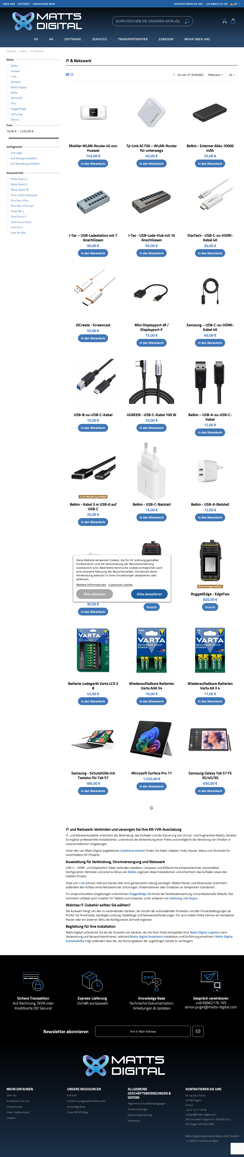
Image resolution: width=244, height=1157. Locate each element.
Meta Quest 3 (19, 184)
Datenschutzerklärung (140, 1115)
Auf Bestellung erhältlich (25, 163)
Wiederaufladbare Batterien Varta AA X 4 (210, 685)
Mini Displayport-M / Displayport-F (152, 327)
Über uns (9, 4)
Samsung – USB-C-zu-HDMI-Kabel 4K (210, 327)
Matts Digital (18, 87)
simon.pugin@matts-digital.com (211, 1007)
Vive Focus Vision (21, 222)
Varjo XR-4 (17, 211)
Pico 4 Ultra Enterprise (24, 195)
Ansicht (152, 607)
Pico (13, 103)
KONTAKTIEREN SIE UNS (188, 4)
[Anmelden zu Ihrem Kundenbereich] (224, 21)
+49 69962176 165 (216, 4)
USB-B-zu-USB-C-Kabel (93, 415)
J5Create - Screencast (93, 325)
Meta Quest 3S (20, 189)
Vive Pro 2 (17, 227)
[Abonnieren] (198, 1031)
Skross (15, 119)
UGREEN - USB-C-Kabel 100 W (151, 415)
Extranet (24, 4)
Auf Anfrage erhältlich (24, 158)
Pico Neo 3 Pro (19, 200)
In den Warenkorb (93, 163)
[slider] (8, 138)
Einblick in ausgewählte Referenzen (86, 1101)
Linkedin (10, 1118)
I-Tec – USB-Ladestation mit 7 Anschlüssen (93, 237)
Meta (14, 92)
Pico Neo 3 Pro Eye (22, 206)
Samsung (16, 114)
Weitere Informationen (91, 585)
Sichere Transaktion (33, 998)
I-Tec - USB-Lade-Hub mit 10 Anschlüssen (151, 237)
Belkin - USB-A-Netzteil (210, 504)
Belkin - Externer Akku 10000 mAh (210, 148)
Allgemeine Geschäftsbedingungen (146, 1103)
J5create (16, 82)
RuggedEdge (18, 109)
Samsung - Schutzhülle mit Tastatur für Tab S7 (93, 775)
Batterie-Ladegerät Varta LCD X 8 (93, 685)
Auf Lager (16, 153)
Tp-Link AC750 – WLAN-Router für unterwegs (151, 148)
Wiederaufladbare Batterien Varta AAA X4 (151, 685)
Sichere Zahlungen (138, 1109)
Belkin (14, 65)
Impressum (134, 1120)
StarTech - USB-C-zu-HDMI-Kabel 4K (210, 237)
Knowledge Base (44, 4)
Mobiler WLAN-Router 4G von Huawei (93, 148)
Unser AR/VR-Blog (77, 1112)
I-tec (14, 76)
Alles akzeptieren (149, 594)
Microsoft (16, 98)
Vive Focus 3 (18, 216)
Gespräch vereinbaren (210, 998)
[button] (197, 39)
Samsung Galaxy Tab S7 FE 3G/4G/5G (210, 775)
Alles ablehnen (94, 594)
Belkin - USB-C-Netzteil (152, 504)
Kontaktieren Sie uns (17, 1101)
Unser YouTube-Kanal (17, 1112)
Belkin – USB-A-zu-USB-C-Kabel (210, 417)
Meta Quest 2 (19, 179)
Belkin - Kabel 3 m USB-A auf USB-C (93, 506)
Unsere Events (14, 1107)
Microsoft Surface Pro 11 (151, 773)
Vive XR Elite (18, 232)
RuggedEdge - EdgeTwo (210, 594)
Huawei (15, 71)
